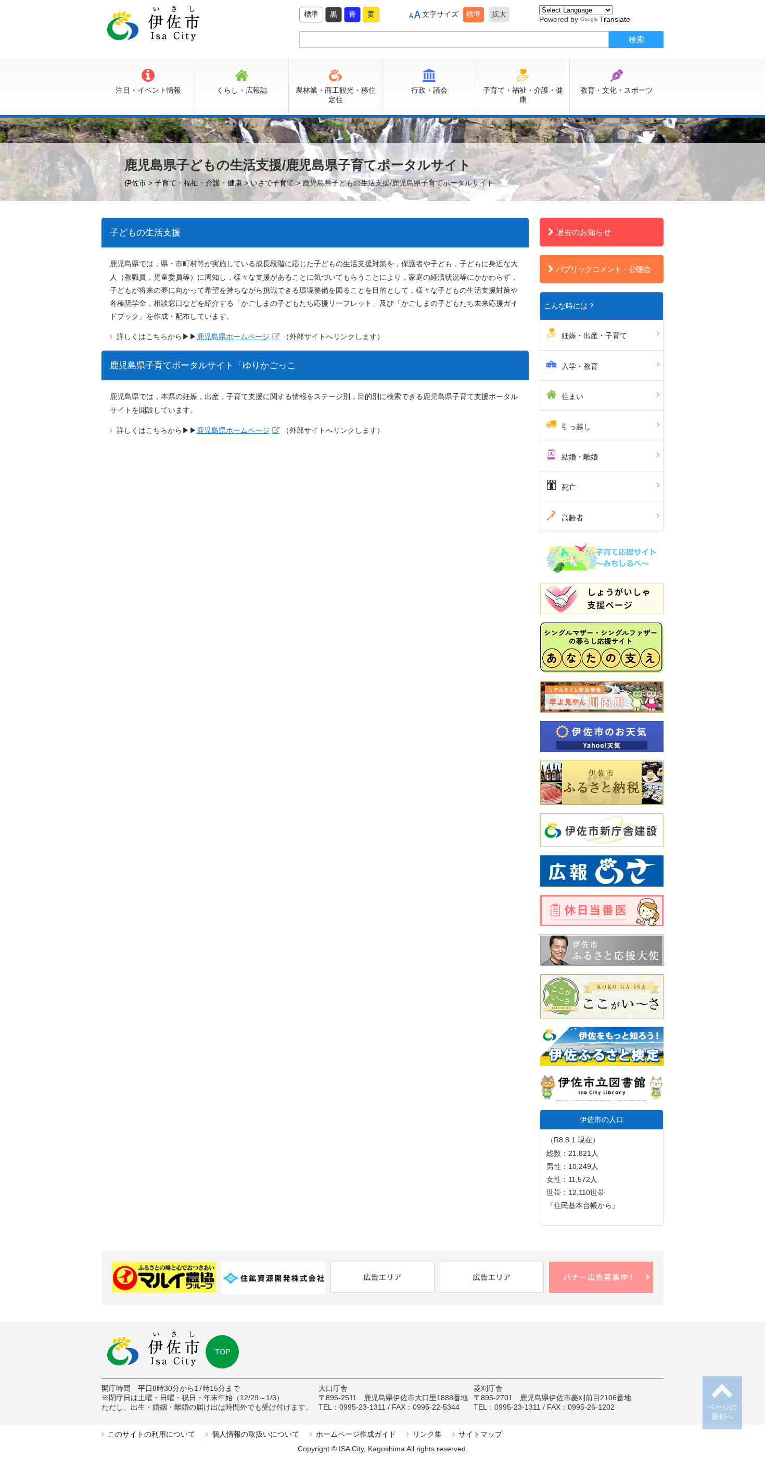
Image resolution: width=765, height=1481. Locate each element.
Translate (615, 19)
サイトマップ (480, 1434)
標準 (311, 14)
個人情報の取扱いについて (255, 1434)
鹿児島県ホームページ (233, 336)
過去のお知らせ (583, 232)
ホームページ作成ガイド (356, 1434)
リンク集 (427, 1434)
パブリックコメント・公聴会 (603, 269)
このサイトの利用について (151, 1434)
